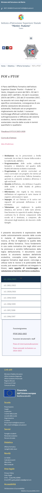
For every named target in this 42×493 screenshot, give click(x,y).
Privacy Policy (9, 473)
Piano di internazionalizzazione (25, 344)
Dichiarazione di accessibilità (14, 488)
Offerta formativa (23, 66)
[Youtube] (10, 47)
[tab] (21, 279)
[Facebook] (3, 47)
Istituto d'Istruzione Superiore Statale (21, 23)
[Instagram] (7, 47)
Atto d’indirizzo (7, 144)
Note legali (8, 475)
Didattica (11, 66)
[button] (31, 38)
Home (3, 66)
